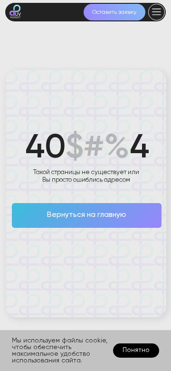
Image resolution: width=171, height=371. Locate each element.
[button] (115, 12)
